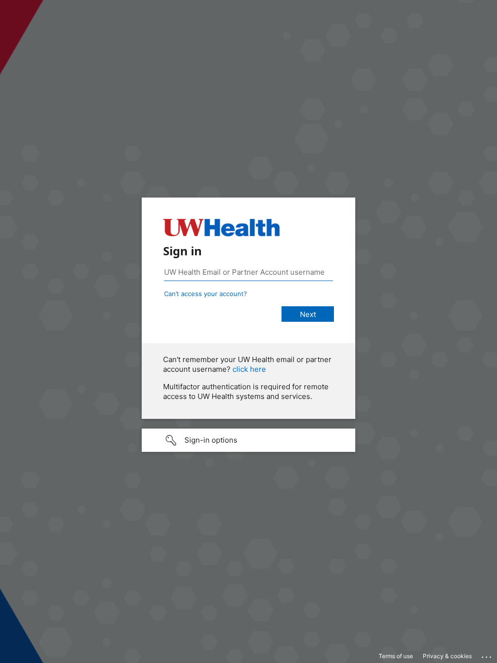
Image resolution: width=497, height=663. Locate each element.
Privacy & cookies (447, 656)
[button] (248, 440)
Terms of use (396, 656)
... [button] (487, 655)
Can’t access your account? (205, 294)
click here (249, 369)
